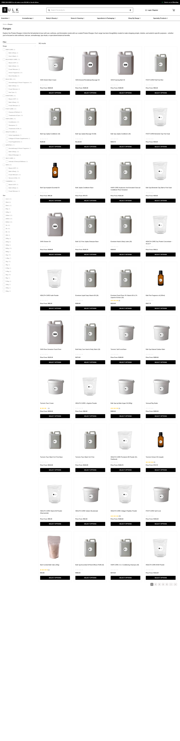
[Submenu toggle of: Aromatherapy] (33, 18)
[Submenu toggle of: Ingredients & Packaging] (115, 18)
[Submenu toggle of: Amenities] (9, 18)
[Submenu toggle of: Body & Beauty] (57, 18)
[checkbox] (4, 50)
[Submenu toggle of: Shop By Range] (140, 18)
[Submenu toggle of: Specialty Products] (167, 18)
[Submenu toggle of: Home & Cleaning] (84, 18)
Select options (55, 93)
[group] (19, 120)
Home (4, 24)
